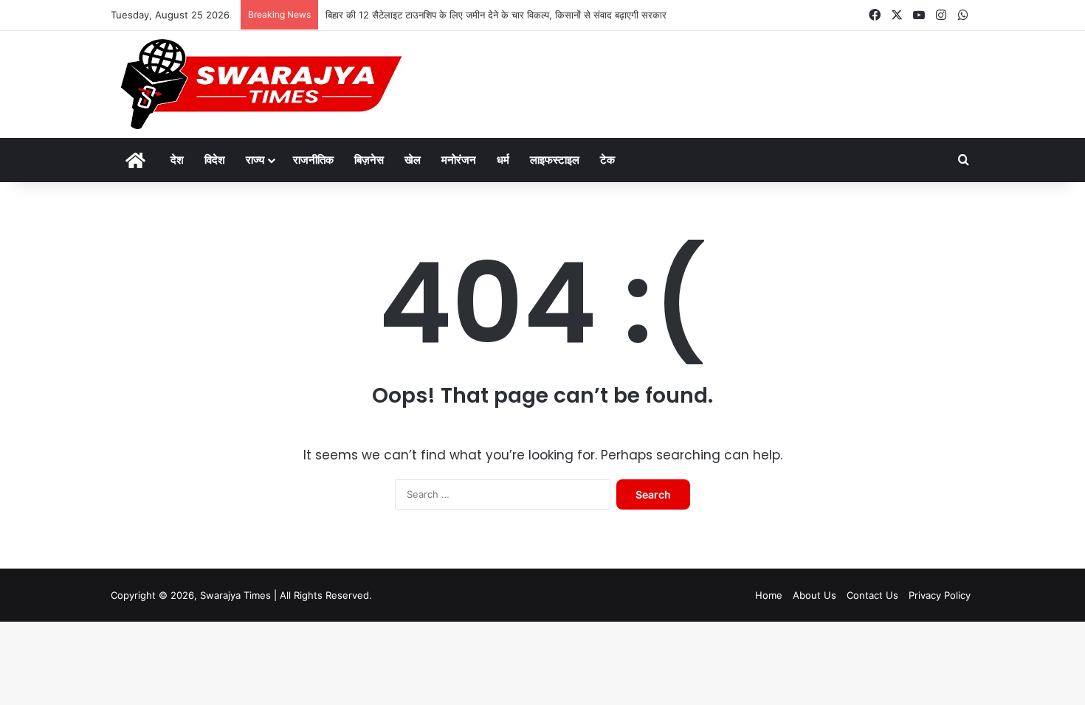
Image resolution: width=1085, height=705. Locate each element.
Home (768, 595)
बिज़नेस (369, 160)
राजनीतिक (313, 160)
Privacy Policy (940, 595)
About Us (814, 595)
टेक (607, 160)
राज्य (255, 160)
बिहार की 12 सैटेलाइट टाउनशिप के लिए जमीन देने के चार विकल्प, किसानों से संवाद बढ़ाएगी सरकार (496, 15)
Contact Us (872, 595)
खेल (412, 160)
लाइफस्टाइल (554, 160)
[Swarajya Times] (259, 84)
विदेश (214, 160)
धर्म (503, 160)
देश (177, 160)
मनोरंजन (458, 160)
